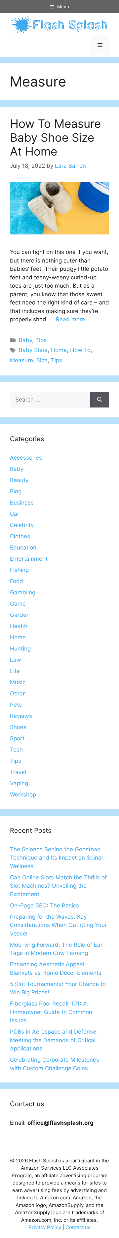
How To (80, 350)
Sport (17, 738)
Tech (16, 749)
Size (42, 360)
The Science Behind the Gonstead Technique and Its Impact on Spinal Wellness (56, 857)
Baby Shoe (33, 350)
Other (17, 693)
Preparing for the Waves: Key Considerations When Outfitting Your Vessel (58, 925)
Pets (16, 704)
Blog (15, 491)
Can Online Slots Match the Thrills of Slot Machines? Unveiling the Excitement (58, 886)
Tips (41, 340)
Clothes (20, 536)
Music (17, 682)
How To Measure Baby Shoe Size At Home (55, 137)
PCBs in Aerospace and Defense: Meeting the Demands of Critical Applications (54, 1040)
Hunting (20, 648)
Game (18, 603)
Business (22, 502)
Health (18, 626)
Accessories (26, 457)
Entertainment (29, 558)
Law (15, 659)
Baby (25, 340)
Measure (21, 360)
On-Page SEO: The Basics (44, 905)
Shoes (18, 727)
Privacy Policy (44, 1227)
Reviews (21, 716)
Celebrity (22, 525)
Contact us (78, 1227)
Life (15, 671)
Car (14, 514)
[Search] (99, 400)
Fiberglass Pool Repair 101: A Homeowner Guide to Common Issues (51, 1012)
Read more (70, 319)
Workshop (23, 794)
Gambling (22, 592)
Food (16, 581)
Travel (18, 772)
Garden (20, 615)
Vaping (19, 783)
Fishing (19, 570)
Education (23, 547)
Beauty (19, 480)
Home (59, 350)
